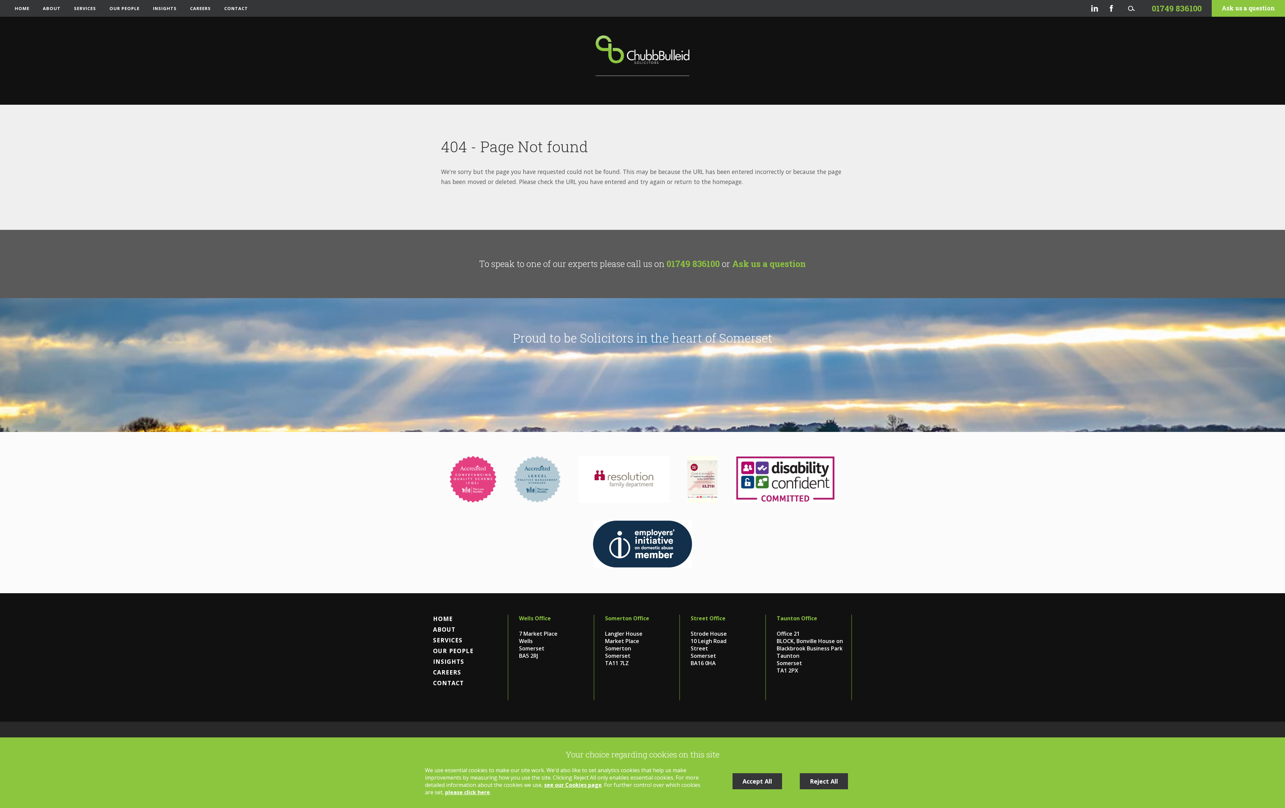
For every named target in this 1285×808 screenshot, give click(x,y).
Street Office (708, 618)
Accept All (757, 781)
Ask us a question (1248, 8)
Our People (124, 8)
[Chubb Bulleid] (642, 55)
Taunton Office (797, 618)
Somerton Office (627, 618)
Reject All (824, 781)
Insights (165, 8)
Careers (200, 8)
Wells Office (535, 618)
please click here (467, 792)
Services (85, 8)
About (52, 8)
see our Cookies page (573, 785)
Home (22, 8)
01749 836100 (693, 263)
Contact (236, 8)
